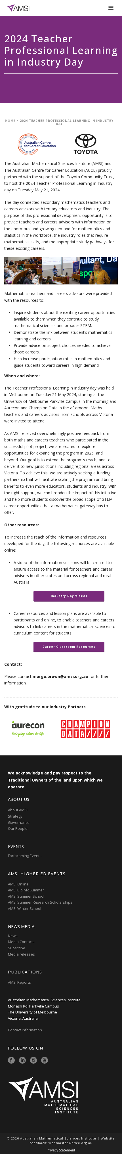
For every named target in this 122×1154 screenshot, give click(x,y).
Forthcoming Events (24, 855)
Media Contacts (21, 941)
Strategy (15, 816)
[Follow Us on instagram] (33, 1060)
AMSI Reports (19, 982)
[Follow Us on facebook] (11, 1060)
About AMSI (18, 809)
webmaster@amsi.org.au (70, 1143)
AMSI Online (18, 884)
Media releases (21, 954)
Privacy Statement (61, 1150)
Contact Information (25, 1029)
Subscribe (16, 947)
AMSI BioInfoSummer (26, 890)
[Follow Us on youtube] (44, 1060)
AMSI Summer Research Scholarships (40, 902)
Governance (19, 822)
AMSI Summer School (26, 896)
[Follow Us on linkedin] (22, 1060)
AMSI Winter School (24, 908)
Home (10, 121)
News (13, 935)
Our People (18, 828)
